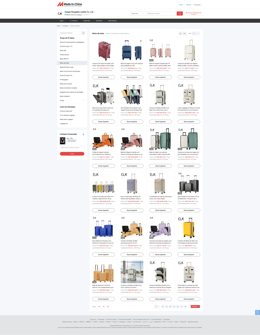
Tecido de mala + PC (66, 46)
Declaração (101, 319)
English (75, 322)
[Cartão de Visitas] (83, 134)
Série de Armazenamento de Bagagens (72, 42)
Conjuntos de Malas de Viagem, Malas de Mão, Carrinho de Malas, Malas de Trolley (188, 65)
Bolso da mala (64, 63)
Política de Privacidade (125, 319)
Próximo (194, 306)
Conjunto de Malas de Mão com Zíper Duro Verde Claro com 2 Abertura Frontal (159, 110)
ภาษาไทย (169, 322)
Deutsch (115, 322)
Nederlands (157, 322)
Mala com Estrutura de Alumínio (70, 71)
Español (108, 322)
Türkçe (176, 322)
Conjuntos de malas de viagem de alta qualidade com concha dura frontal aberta (188, 154)
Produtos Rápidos (156, 319)
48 (108, 307)
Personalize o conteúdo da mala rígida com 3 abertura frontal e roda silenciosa (189, 287)
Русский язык (137, 322)
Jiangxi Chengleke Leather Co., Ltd (78, 12)
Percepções (167, 319)
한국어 (145, 322)
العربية (150, 322)
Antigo (62, 100)
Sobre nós (93, 319)
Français (101, 322)
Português (122, 322)
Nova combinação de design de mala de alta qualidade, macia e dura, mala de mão (130, 199)
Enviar (72, 154)
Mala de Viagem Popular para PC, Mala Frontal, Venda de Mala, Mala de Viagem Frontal (160, 65)
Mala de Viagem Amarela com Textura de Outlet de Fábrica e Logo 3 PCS (132, 154)
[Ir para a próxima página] (198, 33)
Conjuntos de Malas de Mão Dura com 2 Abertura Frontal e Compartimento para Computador (131, 287)
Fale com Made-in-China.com (141, 319)
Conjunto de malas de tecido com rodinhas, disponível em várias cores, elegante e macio (102, 199)
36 (103, 307)
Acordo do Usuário (111, 319)
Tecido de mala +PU (66, 75)
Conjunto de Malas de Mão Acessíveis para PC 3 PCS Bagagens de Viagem (129, 243)
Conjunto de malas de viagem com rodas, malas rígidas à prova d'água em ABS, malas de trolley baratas (103, 65)
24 (99, 306)
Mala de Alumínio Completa (68, 88)
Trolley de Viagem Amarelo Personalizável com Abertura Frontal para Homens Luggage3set (103, 154)
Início (61, 21)
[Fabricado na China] (70, 4)
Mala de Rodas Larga (66, 67)
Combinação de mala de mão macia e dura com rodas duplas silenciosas (160, 199)
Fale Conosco (112, 21)
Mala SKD (63, 50)
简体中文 (81, 322)
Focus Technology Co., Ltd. (126, 325)
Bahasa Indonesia (193, 322)
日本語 (95, 322)
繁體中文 (88, 322)
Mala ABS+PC (64, 59)
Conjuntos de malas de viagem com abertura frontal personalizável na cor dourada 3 (160, 243)
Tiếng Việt (183, 322)
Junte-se (188, 5)
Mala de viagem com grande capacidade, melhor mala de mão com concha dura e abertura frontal (160, 154)
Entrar (181, 5)
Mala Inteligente (65, 96)
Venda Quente (64, 55)
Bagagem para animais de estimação (71, 92)
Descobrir (99, 21)
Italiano (129, 322)
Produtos (74, 21)
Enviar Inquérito (103, 77)
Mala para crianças (66, 84)
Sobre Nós (86, 21)
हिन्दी (164, 322)
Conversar (72, 140)
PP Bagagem (64, 80)
